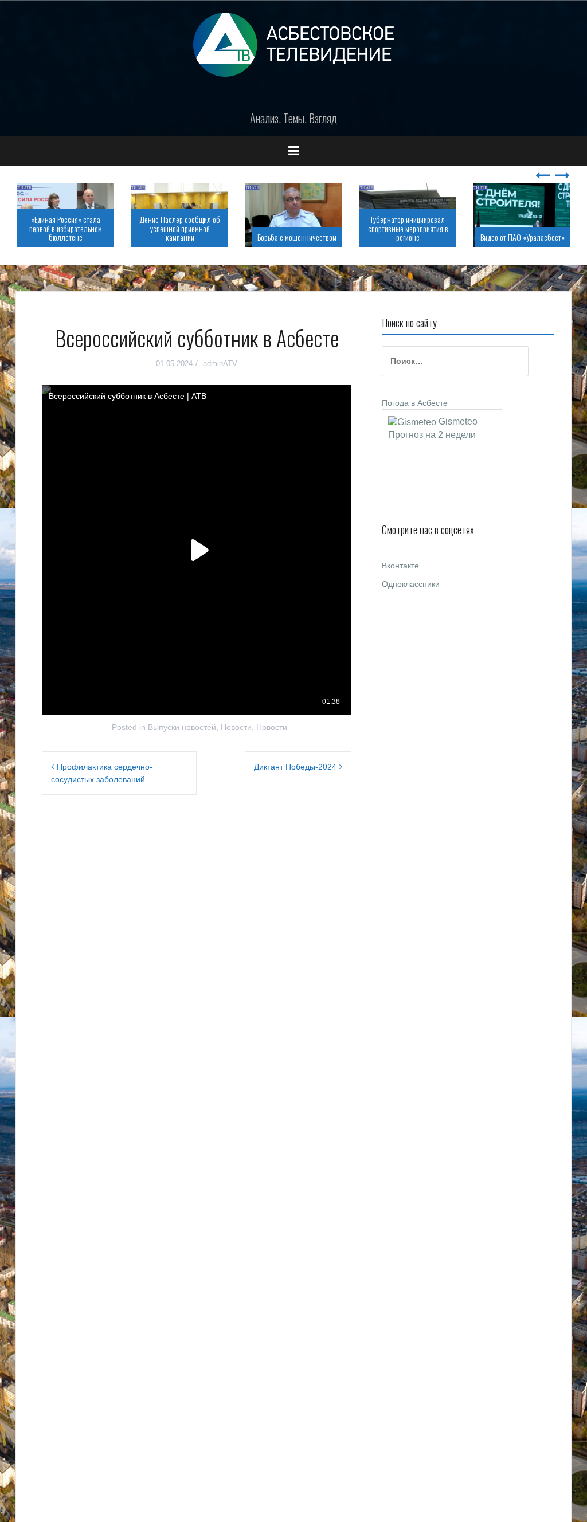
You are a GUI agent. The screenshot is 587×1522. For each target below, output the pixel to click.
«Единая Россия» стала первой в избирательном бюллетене (65, 228)
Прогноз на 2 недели (432, 435)
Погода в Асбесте (415, 402)
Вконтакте (400, 565)
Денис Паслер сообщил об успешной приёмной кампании (179, 228)
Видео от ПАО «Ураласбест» (522, 237)
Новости (236, 727)
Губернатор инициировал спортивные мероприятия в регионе (408, 228)
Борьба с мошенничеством (296, 237)
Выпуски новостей (182, 727)
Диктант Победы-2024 (295, 766)
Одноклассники (411, 584)
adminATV (220, 363)
